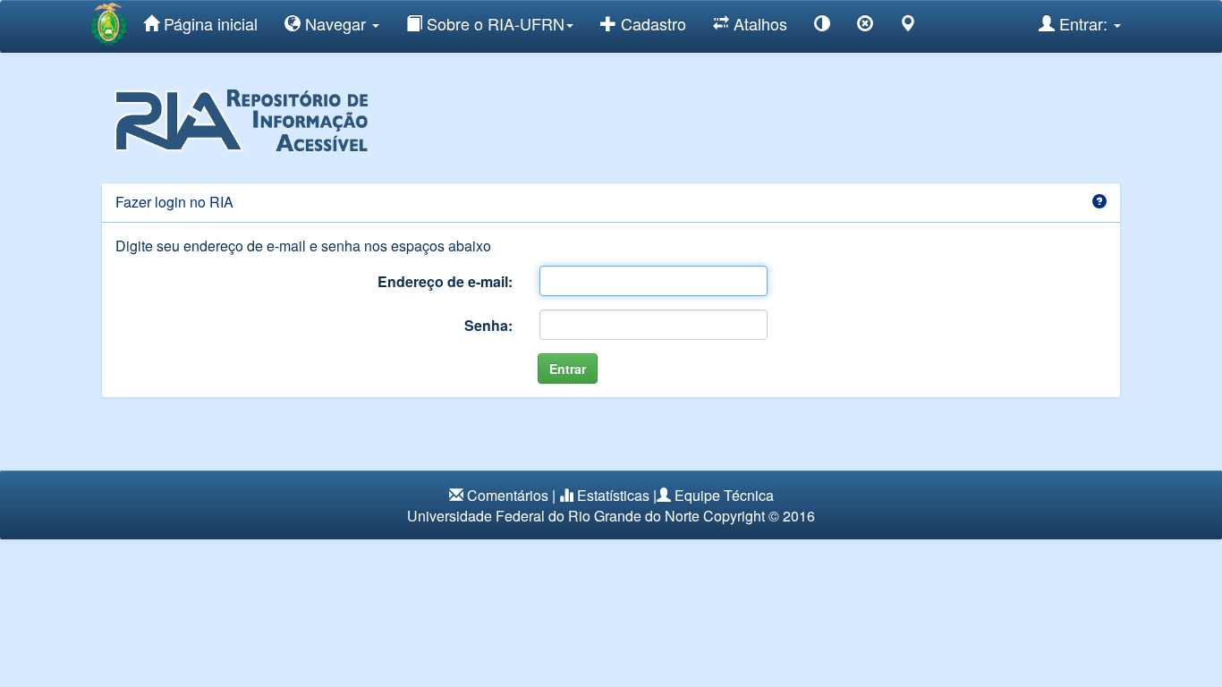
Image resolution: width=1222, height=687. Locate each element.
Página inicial (208, 23)
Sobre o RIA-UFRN (493, 23)
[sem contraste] (865, 26)
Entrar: (1083, 23)
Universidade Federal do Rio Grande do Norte (553, 515)
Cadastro (651, 23)
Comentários (507, 495)
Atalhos (758, 23)
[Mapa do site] (908, 26)
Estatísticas (613, 495)
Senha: (488, 325)
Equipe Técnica (724, 495)
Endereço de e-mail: (445, 281)
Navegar (335, 23)
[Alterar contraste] (822, 26)
